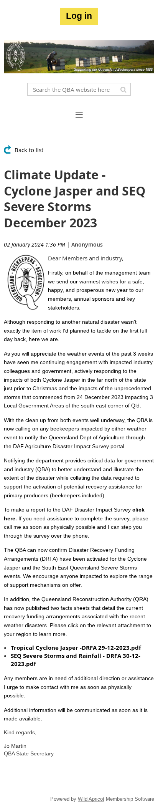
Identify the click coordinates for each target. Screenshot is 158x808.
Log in (79, 16)
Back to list (29, 150)
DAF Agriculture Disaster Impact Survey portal (68, 446)
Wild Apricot (91, 799)
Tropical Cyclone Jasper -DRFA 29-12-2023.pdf (76, 648)
